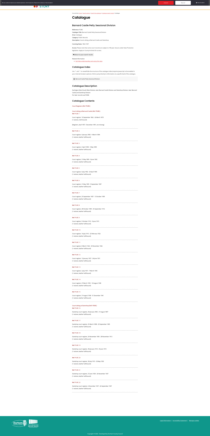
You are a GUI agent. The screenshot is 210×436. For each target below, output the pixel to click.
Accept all (166, 2)
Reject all (183, 2)
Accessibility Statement (180, 420)
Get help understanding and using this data (88, 61)
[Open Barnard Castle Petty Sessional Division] (74, 79)
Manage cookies (194, 420)
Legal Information (165, 420)
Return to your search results (83, 55)
